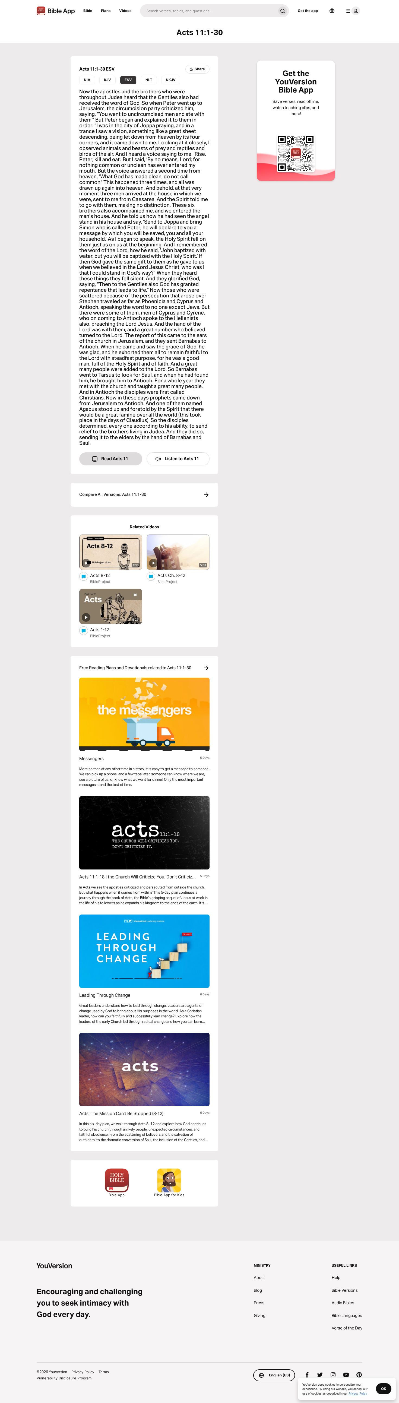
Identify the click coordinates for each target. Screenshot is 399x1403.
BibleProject (100, 581)
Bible (87, 10)
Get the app (308, 10)
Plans (105, 10)
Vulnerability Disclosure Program (64, 1378)
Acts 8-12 (105, 575)
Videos (125, 10)
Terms (104, 1372)
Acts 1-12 (105, 629)
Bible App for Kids (169, 1195)
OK (383, 1388)
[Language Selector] (332, 10)
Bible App (117, 1195)
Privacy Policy (82, 1372)
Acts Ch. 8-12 (176, 575)
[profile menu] (352, 10)
